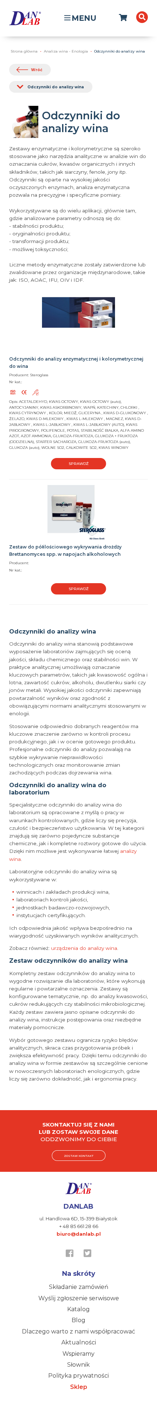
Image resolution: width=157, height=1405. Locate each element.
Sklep (78, 1386)
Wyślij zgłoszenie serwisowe (78, 1298)
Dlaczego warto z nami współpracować (78, 1331)
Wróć (36, 70)
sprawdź (79, 463)
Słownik (78, 1364)
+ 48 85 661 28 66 (78, 1226)
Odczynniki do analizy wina (55, 87)
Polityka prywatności (78, 1375)
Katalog (78, 1309)
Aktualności (78, 1342)
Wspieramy (78, 1353)
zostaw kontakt (78, 1156)
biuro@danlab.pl (79, 1234)
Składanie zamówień (78, 1286)
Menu (84, 18)
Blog (78, 1320)
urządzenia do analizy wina (84, 948)
